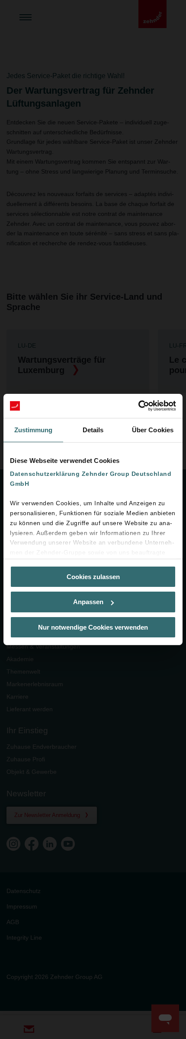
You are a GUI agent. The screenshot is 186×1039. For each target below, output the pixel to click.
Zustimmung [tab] (33, 429)
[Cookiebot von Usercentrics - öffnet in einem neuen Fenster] (138, 406)
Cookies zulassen (93, 576)
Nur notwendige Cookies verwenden (93, 627)
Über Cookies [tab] (152, 429)
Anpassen (88, 601)
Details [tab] (93, 429)
